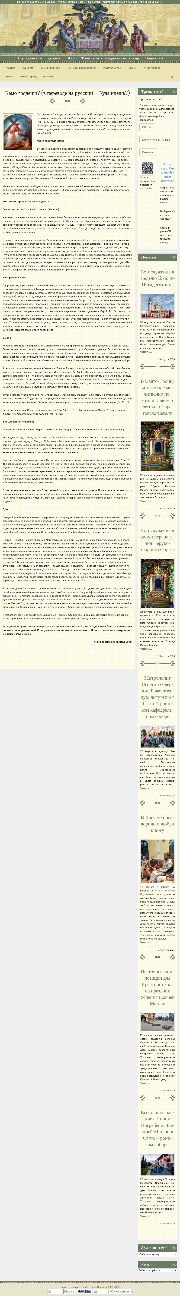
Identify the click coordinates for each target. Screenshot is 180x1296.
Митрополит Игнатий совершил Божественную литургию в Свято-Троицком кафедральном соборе (157, 697)
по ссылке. (146, 188)
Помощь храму (28, 76)
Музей (133, 67)
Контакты (48, 76)
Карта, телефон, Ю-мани (156, 139)
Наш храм (27, 67)
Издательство (112, 67)
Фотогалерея (152, 67)
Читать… (146, 352)
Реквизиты (148, 152)
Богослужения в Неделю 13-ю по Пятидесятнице (157, 278)
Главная (10, 67)
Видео (9, 76)
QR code (147, 127)
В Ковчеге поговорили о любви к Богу (157, 824)
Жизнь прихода (51, 67)
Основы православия (82, 67)
